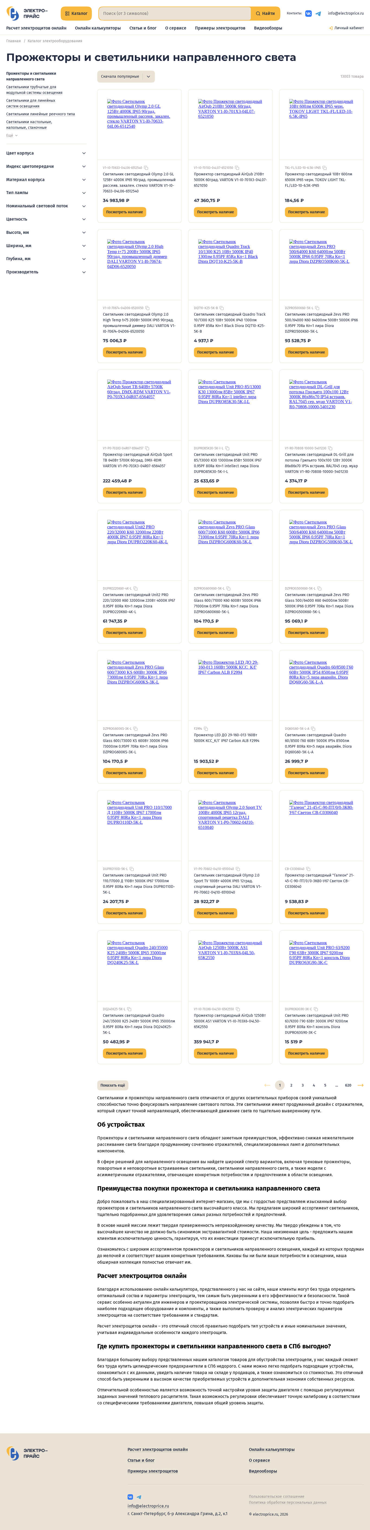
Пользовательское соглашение (276, 1496)
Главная (13, 41)
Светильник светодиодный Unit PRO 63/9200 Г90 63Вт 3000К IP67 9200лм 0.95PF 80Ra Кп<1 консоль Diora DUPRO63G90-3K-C (317, 1024)
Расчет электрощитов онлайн (36, 28)
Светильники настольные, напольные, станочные (29, 125)
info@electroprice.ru (346, 13)
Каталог (79, 13)
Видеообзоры (268, 28)
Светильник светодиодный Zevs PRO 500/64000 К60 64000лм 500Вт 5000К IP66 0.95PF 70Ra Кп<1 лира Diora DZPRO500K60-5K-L (321, 323)
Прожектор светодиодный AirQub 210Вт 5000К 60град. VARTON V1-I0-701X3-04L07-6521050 (230, 180)
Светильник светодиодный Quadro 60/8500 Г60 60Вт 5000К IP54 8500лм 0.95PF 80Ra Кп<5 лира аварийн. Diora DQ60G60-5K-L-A (318, 743)
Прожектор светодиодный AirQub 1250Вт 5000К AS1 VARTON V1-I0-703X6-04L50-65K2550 (230, 1021)
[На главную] (27, 13)
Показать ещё (112, 1085)
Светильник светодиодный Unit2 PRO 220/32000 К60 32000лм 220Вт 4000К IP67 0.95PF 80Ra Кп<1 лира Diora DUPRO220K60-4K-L (139, 603)
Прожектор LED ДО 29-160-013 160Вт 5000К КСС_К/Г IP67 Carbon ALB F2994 (226, 738)
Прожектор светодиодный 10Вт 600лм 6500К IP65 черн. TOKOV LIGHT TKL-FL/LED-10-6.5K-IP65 (318, 180)
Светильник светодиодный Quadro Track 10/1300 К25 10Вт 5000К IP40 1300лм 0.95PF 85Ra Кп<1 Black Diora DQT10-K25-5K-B (229, 323)
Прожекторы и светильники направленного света (31, 76)
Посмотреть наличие (124, 212)
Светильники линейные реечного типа (40, 114)
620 (348, 1085)
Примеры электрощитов (220, 28)
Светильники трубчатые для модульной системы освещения (34, 90)
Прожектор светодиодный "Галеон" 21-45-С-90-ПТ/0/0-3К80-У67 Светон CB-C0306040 (319, 881)
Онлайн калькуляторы (98, 28)
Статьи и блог (143, 28)
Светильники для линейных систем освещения (30, 103)
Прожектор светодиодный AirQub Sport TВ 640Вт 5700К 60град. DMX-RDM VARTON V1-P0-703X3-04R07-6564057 (137, 460)
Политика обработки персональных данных (288, 1502)
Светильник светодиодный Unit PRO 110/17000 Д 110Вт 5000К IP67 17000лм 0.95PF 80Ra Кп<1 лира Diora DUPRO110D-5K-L (139, 884)
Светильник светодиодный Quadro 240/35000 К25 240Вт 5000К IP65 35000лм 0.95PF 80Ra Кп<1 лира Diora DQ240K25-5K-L (139, 1024)
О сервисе (175, 28)
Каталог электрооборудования (55, 41)
